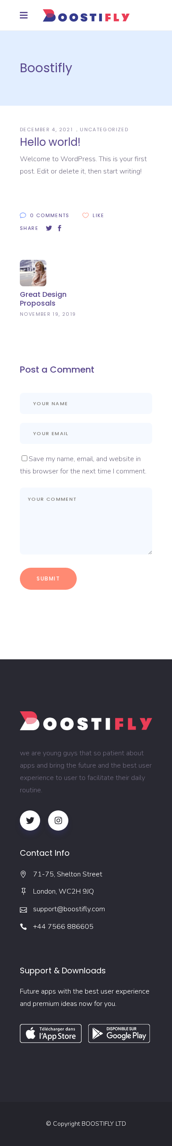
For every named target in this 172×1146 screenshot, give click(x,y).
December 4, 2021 (47, 129)
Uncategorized (104, 129)
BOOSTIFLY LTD (104, 1124)
